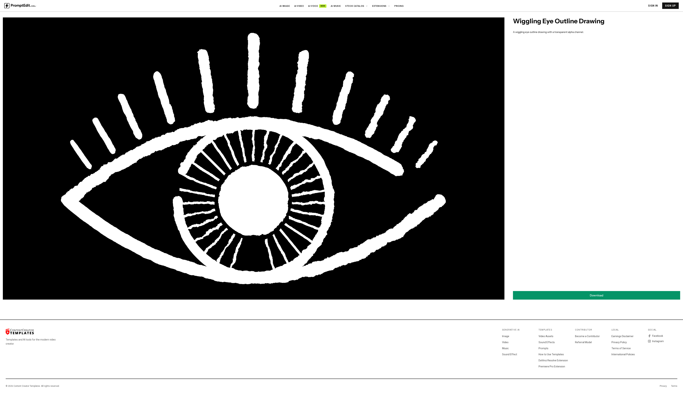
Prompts (543, 348)
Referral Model (583, 342)
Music (505, 348)
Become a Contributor (587, 336)
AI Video (299, 6)
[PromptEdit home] (20, 5)
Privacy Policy (619, 342)
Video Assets (546, 336)
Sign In (653, 5)
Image (505, 336)
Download (596, 295)
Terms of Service (621, 348)
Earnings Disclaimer (622, 336)
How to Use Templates (551, 354)
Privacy (663, 386)
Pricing (399, 6)
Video (505, 342)
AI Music (336, 6)
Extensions (379, 6)
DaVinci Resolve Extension (553, 360)
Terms (674, 386)
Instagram (658, 341)
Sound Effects (547, 342)
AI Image (284, 6)
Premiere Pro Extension (552, 366)
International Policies (623, 354)
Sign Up (670, 5)
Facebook (657, 335)
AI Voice (316, 6)
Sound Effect (509, 354)
